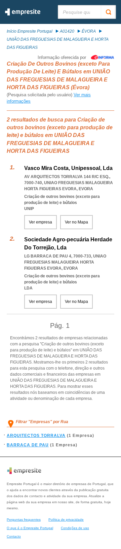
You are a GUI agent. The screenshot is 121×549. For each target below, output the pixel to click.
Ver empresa (40, 222)
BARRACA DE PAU (28, 445)
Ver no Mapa (76, 222)
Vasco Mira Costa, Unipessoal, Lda (68, 168)
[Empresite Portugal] (22, 14)
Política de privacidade (66, 519)
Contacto (14, 536)
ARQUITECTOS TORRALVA (36, 435)
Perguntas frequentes (24, 519)
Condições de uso (75, 528)
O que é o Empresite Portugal (30, 528)
